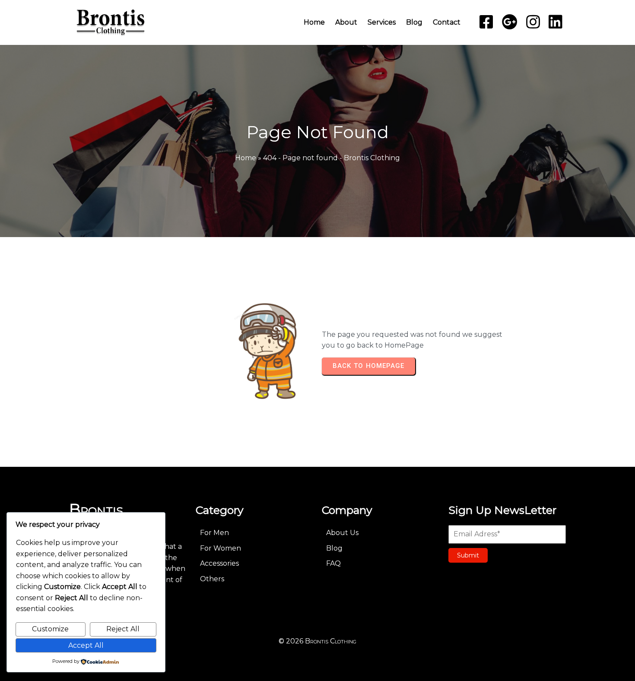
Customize (50, 629)
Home (245, 158)
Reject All (123, 629)
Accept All (86, 645)
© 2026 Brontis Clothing (317, 641)
